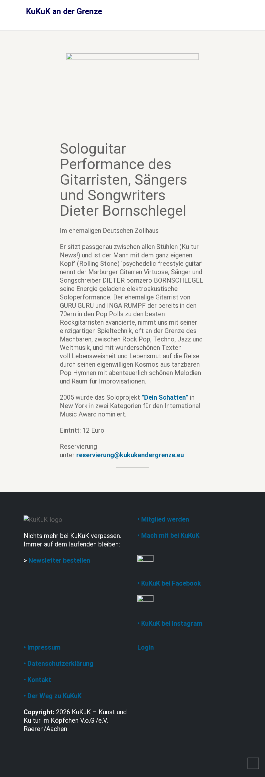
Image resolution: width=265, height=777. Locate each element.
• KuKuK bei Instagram (169, 623)
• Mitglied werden (163, 519)
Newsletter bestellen (59, 560)
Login (145, 647)
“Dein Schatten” (165, 397)
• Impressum (42, 647)
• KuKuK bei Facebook (169, 583)
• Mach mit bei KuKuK (168, 535)
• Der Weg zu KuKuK (52, 696)
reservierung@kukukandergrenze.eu (130, 455)
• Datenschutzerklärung (58, 663)
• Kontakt (37, 680)
